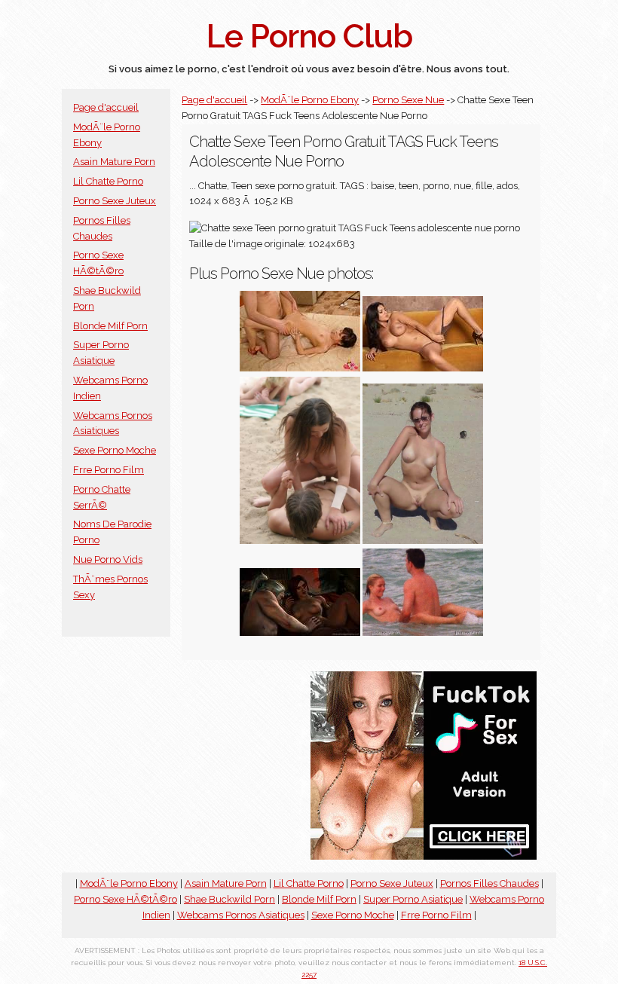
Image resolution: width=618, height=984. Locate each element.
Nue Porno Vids (107, 559)
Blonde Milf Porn (110, 326)
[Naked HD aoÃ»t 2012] (423, 368)
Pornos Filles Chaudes (489, 883)
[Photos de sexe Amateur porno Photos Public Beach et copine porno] (423, 540)
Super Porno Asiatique (413, 899)
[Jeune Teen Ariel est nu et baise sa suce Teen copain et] (300, 368)
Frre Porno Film (108, 469)
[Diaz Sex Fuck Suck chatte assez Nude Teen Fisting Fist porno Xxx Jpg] (423, 632)
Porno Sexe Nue (408, 99)
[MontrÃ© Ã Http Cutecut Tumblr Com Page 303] (300, 540)
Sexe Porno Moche (114, 450)
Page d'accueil (106, 107)
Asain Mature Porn (114, 161)
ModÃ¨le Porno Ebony (310, 99)
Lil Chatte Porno (108, 181)
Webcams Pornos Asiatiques (240, 915)
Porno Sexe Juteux (114, 200)
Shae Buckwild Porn (229, 899)
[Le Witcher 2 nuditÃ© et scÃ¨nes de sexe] (300, 632)
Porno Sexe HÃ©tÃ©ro (125, 899)
